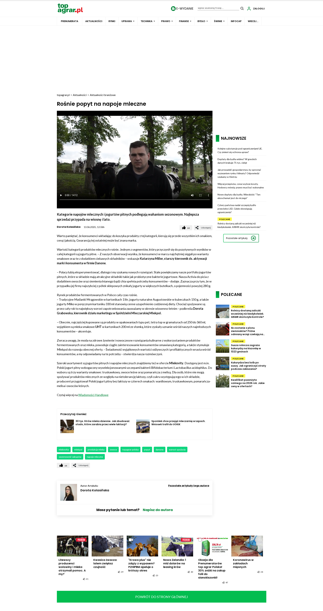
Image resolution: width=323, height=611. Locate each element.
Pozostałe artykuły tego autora (188, 485)
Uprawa (126, 21)
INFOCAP (236, 21)
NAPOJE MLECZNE (95, 456)
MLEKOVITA (64, 449)
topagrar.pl (63, 94)
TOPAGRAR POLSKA (130, 449)
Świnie (218, 21)
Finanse (184, 21)
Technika (146, 21)
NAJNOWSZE (233, 138)
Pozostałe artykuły (237, 238)
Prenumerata (69, 21)
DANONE (160, 449)
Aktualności (93, 21)
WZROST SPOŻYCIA (177, 449)
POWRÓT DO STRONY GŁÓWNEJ (161, 597)
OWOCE (113, 449)
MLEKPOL (78, 449)
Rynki (112, 21)
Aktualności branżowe (103, 94)
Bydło (201, 21)
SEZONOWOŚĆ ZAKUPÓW (70, 456)
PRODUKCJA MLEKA (96, 449)
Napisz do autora (158, 509)
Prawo (165, 21)
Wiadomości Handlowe (93, 395)
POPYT (147, 449)
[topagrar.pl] (70, 8)
